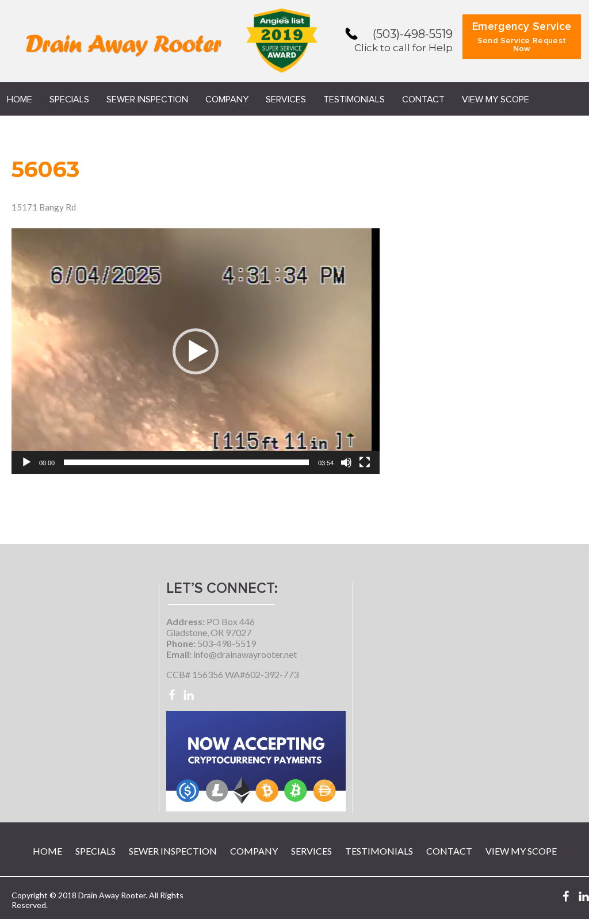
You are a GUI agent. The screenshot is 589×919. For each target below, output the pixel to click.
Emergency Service (522, 37)
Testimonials (354, 99)
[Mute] (346, 462)
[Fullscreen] (364, 462)
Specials (69, 99)
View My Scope (495, 99)
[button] (196, 351)
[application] (196, 351)
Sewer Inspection (147, 99)
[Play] (26, 462)
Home (19, 99)
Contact (423, 99)
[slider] (186, 462)
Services (286, 99)
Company (226, 99)
